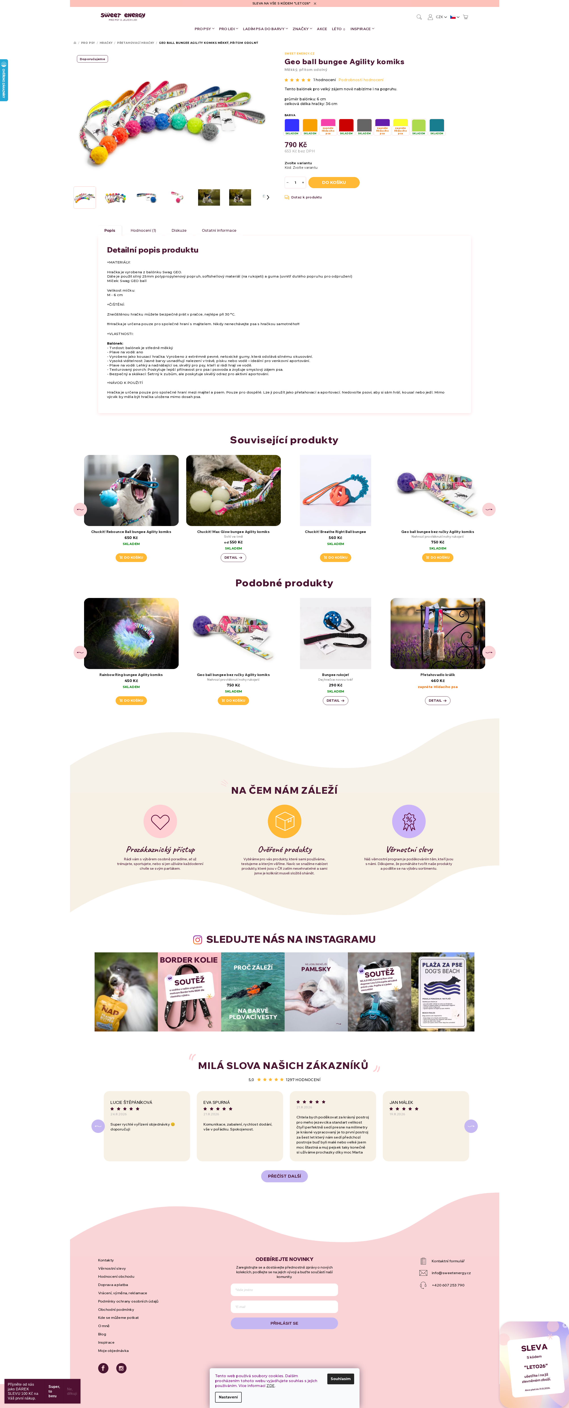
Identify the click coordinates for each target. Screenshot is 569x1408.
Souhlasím (341, 1379)
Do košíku (334, 182)
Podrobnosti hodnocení (360, 80)
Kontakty (106, 1260)
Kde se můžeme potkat (118, 1317)
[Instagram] (121, 1368)
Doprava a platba (113, 1284)
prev (80, 509)
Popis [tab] (109, 230)
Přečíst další (284, 1176)
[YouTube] (445, 1261)
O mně (104, 1326)
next (489, 509)
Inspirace (106, 1342)
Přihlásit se (284, 1323)
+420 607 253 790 (448, 1285)
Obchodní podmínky (116, 1309)
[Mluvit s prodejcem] (304, 197)
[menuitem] (204, 29)
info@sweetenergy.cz (451, 1273)
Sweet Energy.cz (300, 53)
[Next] (471, 1126)
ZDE (271, 1386)
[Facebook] (103, 1368)
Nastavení (228, 1397)
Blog (102, 1334)
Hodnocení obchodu (116, 1276)
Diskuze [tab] (179, 230)
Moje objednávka (113, 1350)
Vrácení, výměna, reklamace (122, 1293)
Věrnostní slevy (112, 1268)
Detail (230, 558)
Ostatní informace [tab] (219, 230)
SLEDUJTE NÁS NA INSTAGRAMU (291, 939)
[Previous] (98, 1126)
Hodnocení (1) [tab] (143, 230)
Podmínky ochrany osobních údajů (128, 1301)
